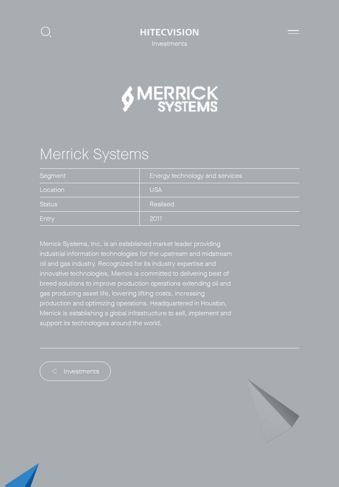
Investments (81, 371)
